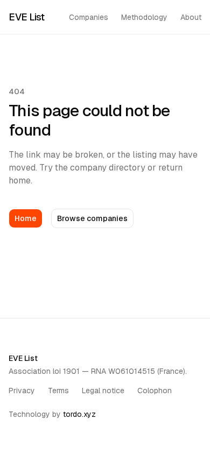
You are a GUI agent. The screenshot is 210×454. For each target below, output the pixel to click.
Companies (88, 17)
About (190, 17)
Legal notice (103, 390)
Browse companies (92, 218)
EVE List (26, 17)
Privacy (22, 390)
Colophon (154, 390)
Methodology (144, 17)
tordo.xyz (79, 414)
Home (26, 218)
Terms (58, 390)
